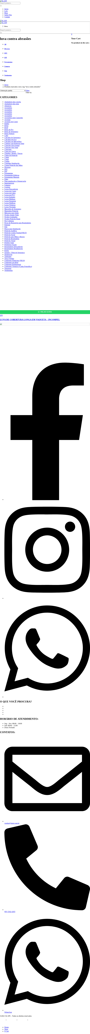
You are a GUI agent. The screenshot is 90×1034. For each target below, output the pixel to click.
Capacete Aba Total (11, 147)
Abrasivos (7, 106)
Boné (6, 128)
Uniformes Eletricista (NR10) (14, 260)
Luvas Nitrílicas (9, 203)
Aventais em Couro (11, 122)
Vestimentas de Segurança (13, 714)
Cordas (6, 161)
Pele (5, 227)
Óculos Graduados (10, 217)
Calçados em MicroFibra (13, 141)
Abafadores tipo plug (11, 104)
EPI (5, 171)
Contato (7, 17)
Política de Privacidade (8, 1023)
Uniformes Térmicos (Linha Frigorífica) (18, 266)
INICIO (2, 1020)
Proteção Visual (9, 241)
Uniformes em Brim (11, 262)
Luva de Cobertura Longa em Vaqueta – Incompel (30, 319)
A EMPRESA (11, 1020)
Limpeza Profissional (11, 712)
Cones (6, 159)
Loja (6, 11)
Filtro (6, 179)
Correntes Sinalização (11, 163)
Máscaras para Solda (11, 213)
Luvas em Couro (10, 191)
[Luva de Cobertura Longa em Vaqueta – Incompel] (33, 306)
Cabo (6, 136)
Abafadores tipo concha (12, 102)
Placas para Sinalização (12, 229)
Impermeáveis (9, 183)
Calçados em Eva (10, 139)
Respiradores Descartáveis (13, 247)
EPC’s (6, 708)
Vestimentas (8, 270)
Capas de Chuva (10, 151)
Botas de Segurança (11, 132)
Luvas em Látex (10, 193)
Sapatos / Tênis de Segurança (14, 253)
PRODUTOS (22, 1020)
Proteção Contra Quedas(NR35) (15, 233)
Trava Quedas (9, 258)
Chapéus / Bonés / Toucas (13, 153)
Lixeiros (7, 187)
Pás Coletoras (9, 221)
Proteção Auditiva (10, 231)
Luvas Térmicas (9, 205)
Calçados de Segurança (12, 138)
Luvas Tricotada (10, 207)
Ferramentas (8, 173)
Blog (6, 13)
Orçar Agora (46, 312)
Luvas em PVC (9, 195)
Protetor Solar (9, 243)
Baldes (6, 124)
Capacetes (7, 149)
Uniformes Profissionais (12, 264)
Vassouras (7, 268)
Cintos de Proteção (10, 155)
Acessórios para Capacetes (13, 118)
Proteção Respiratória (11, 239)
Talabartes (7, 257)
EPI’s (6, 706)
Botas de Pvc (9, 130)
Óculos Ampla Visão (11, 215)
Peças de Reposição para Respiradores (17, 223)
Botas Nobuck (9, 134)
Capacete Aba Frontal (11, 145)
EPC (6, 169)
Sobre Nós (8, 15)
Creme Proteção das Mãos (13, 165)
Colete (6, 157)
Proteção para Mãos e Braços (14, 237)
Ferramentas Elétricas (11, 175)
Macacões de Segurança (12, 209)
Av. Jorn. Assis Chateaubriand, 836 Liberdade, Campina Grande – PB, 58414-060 (16, 359)
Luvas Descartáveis (11, 189)
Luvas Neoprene (10, 201)
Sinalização (8, 255)
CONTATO (32, 1020)
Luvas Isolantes (9, 197)
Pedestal (7, 225)
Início (6, 9)
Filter (27, 90)
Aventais (7, 120)
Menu (6, 26)
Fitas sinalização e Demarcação (15, 181)
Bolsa (6, 126)
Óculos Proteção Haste (12, 219)
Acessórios (8, 108)
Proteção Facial (9, 235)
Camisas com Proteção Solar (14, 143)
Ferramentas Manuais (11, 177)
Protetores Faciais (10, 245)
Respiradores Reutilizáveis (13, 249)
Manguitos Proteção (11, 211)
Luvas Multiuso (9, 199)
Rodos (6, 251)
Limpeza (7, 185)
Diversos (7, 167)
